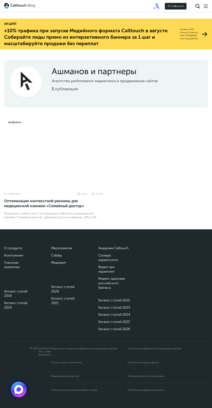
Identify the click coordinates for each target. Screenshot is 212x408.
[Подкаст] (18, 389)
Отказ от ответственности (66, 362)
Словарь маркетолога (108, 257)
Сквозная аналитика (12, 265)
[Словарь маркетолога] (156, 6)
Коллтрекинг (13, 255)
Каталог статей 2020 (62, 289)
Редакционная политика (65, 376)
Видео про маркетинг (106, 269)
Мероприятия (61, 248)
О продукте (13, 248)
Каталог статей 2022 (114, 300)
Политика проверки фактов (143, 362)
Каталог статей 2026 (114, 329)
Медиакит (58, 263)
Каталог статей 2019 (15, 305)
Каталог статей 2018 (15, 293)
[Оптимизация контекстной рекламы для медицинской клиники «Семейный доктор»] (53, 153)
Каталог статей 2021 (62, 300)
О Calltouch (176, 6)
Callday (56, 255)
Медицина (14, 122)
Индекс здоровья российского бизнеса (111, 283)
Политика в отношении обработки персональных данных (84, 348)
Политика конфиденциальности (146, 390)
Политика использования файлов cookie (74, 390)
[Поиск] (198, 6)
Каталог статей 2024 (114, 315)
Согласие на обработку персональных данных (154, 348)
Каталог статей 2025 (114, 322)
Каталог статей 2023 (114, 307)
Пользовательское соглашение (146, 376)
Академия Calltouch (113, 248)
